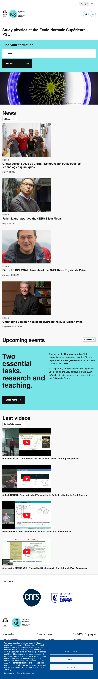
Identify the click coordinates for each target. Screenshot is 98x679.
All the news (9, 119)
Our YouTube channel (12, 424)
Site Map (77, 639)
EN (92, 4)
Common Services (45, 639)
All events (88, 339)
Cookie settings (71, 651)
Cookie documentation (25, 673)
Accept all (72, 667)
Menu (93, 14)
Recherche (86, 14)
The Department (10, 639)
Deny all (72, 659)
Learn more (11, 399)
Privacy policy (9, 673)
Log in (86, 4)
